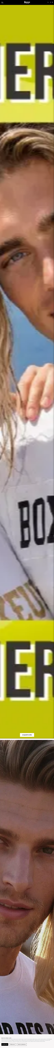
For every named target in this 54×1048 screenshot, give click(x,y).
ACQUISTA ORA (27, 735)
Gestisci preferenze (22, 1044)
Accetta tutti (4, 1044)
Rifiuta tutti (12, 1044)
